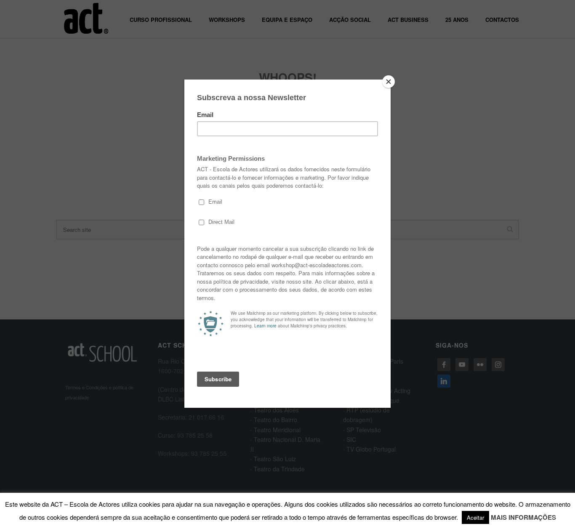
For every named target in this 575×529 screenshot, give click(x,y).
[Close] (388, 81)
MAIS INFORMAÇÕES (523, 517)
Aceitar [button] (475, 517)
